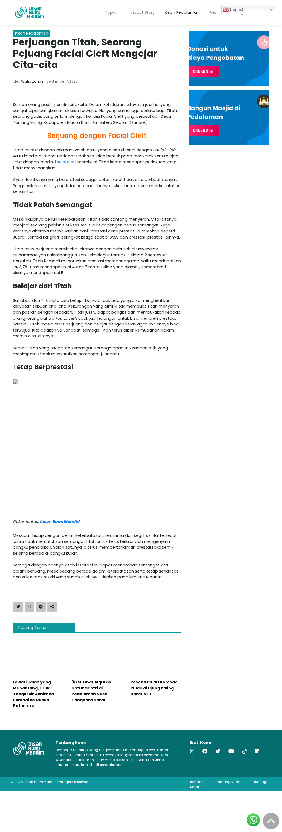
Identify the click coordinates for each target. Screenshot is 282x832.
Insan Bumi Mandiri (59, 521)
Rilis (212, 12)
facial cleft (65, 162)
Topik (110, 12)
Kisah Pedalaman (182, 12)
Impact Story (142, 12)
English (237, 9)
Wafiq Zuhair (32, 81)
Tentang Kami (228, 781)
